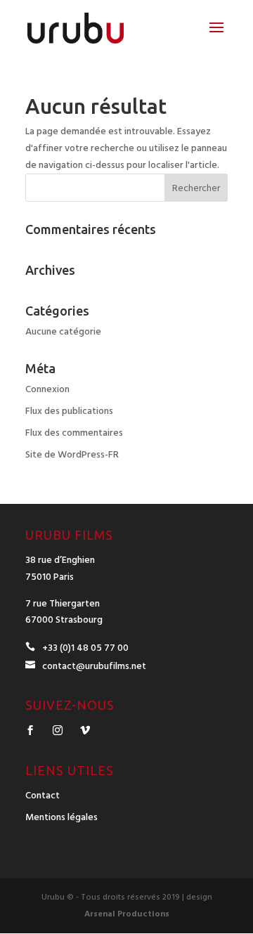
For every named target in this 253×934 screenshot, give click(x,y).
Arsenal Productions (126, 914)
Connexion (47, 389)
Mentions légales (61, 817)
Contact (42, 796)
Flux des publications (69, 411)
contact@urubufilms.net (94, 666)
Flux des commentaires (74, 433)
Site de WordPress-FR (72, 455)
